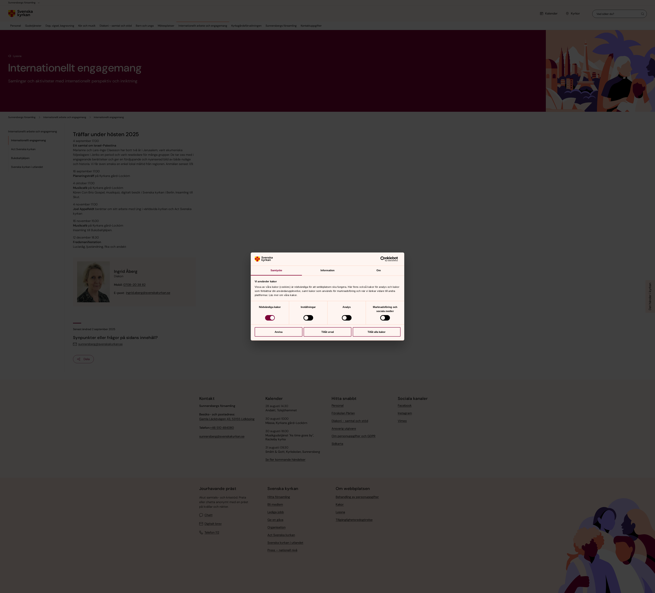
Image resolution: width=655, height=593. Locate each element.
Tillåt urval (327, 331)
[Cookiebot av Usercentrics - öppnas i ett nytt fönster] (386, 259)
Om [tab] (378, 270)
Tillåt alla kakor (376, 331)
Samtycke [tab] (276, 270)
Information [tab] (327, 270)
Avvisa (278, 331)
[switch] (308, 318)
